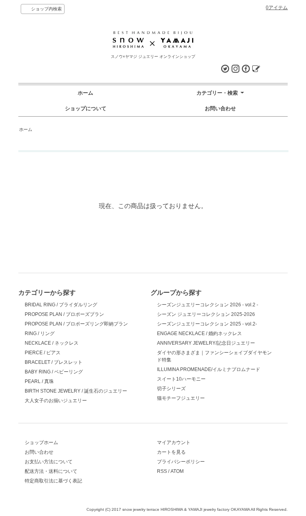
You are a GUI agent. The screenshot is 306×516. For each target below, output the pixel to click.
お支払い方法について (49, 461)
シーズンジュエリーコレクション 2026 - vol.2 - (207, 305)
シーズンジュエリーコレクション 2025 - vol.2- (207, 324)
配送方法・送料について (51, 471)
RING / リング (40, 333)
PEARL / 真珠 (39, 381)
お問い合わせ (220, 108)
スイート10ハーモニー (181, 379)
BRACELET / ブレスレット (53, 362)
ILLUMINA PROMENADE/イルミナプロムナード (208, 369)
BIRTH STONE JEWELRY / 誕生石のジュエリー (76, 391)
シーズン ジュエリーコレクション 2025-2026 (206, 314)
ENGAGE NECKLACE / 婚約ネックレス (199, 333)
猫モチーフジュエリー (181, 398)
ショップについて (85, 108)
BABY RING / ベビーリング (54, 372)
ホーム (85, 93)
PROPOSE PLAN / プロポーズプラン (64, 314)
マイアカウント (173, 442)
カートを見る (171, 452)
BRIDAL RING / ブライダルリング (61, 305)
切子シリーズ (171, 388)
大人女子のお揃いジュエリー (56, 400)
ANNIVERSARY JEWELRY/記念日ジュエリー (206, 343)
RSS (162, 471)
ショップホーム (41, 442)
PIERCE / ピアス (43, 352)
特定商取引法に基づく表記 (53, 481)
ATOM (177, 471)
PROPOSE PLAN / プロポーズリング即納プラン (76, 324)
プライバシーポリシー (181, 461)
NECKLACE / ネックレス (51, 343)
